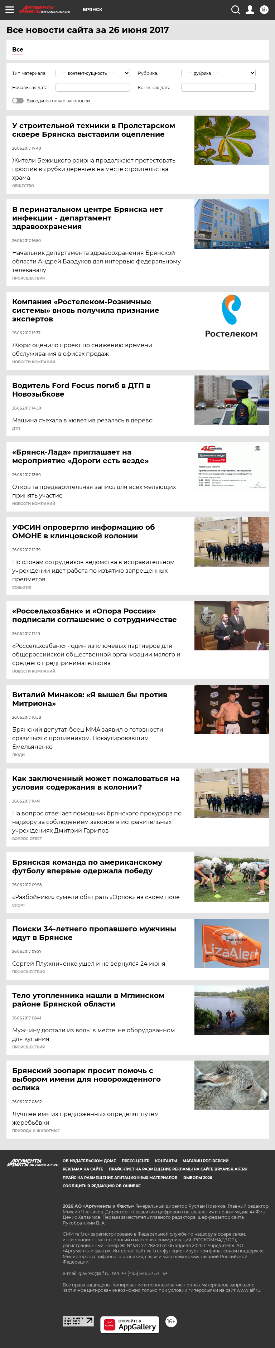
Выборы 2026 (197, 1177)
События (21, 588)
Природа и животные (36, 1131)
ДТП (16, 429)
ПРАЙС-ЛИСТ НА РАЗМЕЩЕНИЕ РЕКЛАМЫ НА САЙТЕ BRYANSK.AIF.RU (178, 1169)
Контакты (166, 1161)
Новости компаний (33, 362)
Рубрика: (148, 73)
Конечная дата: (155, 87)
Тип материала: (29, 73)
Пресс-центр (135, 1161)
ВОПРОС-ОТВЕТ (27, 839)
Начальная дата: (30, 87)
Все (17, 49)
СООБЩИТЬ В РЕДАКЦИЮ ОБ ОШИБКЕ (102, 1186)
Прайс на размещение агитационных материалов (120, 1177)
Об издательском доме (89, 1161)
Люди (18, 755)
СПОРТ (18, 905)
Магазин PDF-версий (205, 1161)
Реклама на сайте (83, 1169)
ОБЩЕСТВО (23, 186)
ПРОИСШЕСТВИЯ (28, 278)
